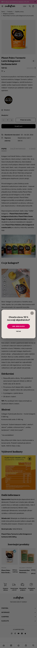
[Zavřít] (32, 313)
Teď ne (18, 331)
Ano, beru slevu (18, 326)
